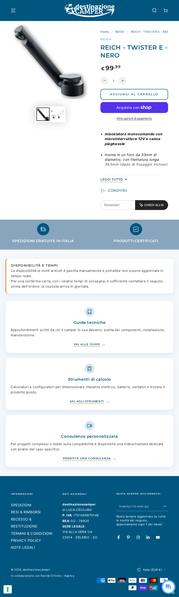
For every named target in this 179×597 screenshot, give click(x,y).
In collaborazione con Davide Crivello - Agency (43, 575)
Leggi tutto (111, 179)
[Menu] (13, 10)
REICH (119, 31)
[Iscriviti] (165, 506)
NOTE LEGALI (23, 547)
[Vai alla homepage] (90, 10)
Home (104, 31)
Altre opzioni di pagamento (134, 118)
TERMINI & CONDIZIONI (31, 533)
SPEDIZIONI (21, 505)
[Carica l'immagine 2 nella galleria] (57, 114)
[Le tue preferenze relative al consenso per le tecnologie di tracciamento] (7, 589)
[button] (154, 10)
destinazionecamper (36, 569)
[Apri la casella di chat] (169, 587)
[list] (89, 235)
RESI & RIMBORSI (26, 512)
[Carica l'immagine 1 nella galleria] (43, 114)
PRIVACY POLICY (26, 540)
